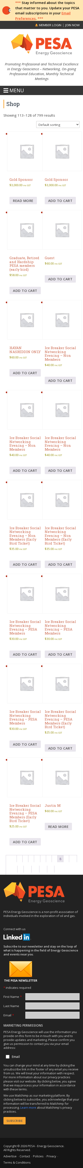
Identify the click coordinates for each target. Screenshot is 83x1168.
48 (28, 869)
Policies (38, 1156)
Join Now (72, 25)
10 (73, 858)
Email (8, 1015)
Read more (23, 200)
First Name (12, 997)
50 (43, 869)
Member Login (49, 25)
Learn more (28, 1107)
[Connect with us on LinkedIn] (17, 937)
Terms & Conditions (17, 1162)
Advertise (10, 1156)
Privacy (51, 1156)
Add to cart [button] (60, 200)
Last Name (11, 1006)
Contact (25, 1156)
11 (14, 869)
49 (35, 869)
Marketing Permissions (23, 1025)
